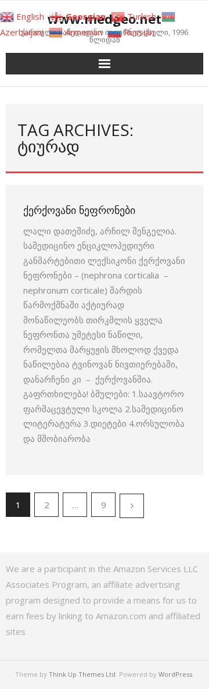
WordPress (175, 674)
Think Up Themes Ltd (82, 674)
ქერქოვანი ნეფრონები (79, 210)
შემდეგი (132, 506)
